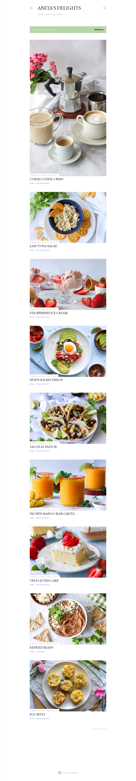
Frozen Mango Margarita (52, 514)
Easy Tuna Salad (43, 246)
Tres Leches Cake (44, 580)
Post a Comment (42, 183)
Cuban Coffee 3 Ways (46, 179)
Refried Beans (41, 647)
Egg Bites (37, 714)
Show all (99, 30)
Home (41, 14)
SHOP (48, 14)
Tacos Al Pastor (43, 447)
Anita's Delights (59, 8)
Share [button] (32, 183)
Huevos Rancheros (46, 380)
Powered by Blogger (70, 773)
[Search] (104, 7)
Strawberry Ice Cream (49, 313)
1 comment (40, 652)
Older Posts (99, 729)
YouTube (57, 14)
